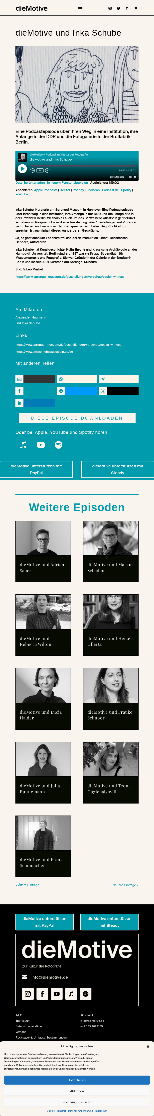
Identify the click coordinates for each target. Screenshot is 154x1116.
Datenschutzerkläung (29, 1026)
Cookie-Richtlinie (56, 1110)
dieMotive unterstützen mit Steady (117, 469)
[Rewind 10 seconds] (32, 170)
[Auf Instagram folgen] (110, 8)
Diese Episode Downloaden (77, 418)
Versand (20, 1032)
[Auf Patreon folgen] (135, 8)
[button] (148, 1047)
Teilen (132, 177)
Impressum (101, 1110)
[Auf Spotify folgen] (118, 8)
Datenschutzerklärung (80, 1110)
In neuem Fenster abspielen (67, 183)
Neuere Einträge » (125, 885)
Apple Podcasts (45, 190)
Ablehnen (77, 1091)
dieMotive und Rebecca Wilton (36, 641)
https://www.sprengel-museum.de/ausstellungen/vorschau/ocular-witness (69, 277)
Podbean (93, 190)
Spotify (126, 190)
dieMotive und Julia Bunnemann (40, 788)
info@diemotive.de (49, 977)
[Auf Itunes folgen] (127, 8)
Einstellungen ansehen (77, 1102)
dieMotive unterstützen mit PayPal (36, 469)
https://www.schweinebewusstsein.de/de (44, 352)
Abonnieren (116, 177)
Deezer (65, 190)
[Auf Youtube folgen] (41, 445)
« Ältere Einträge (27, 885)
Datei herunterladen (30, 183)
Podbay (78, 190)
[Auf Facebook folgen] (42, 994)
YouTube (21, 194)
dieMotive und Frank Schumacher (41, 862)
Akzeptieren (77, 1080)
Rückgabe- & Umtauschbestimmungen (41, 1037)
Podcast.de (110, 190)
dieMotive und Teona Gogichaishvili (109, 788)
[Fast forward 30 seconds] (47, 170)
